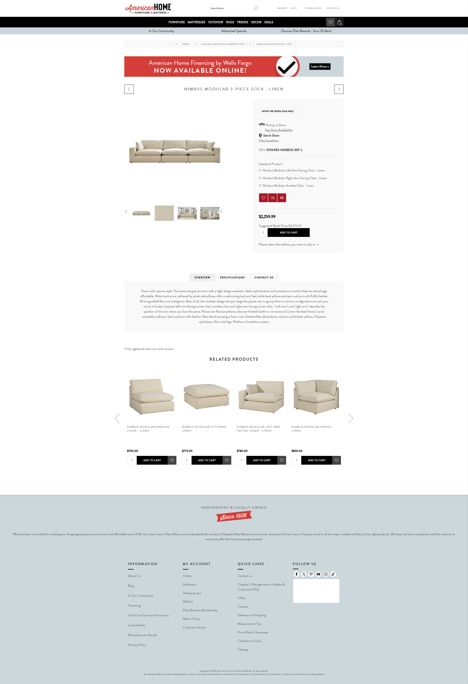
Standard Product (271, 163)
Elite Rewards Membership (200, 610)
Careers (243, 606)
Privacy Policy (137, 644)
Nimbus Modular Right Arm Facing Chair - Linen (295, 177)
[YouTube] (318, 574)
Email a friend (281, 197)
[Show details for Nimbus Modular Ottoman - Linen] (206, 396)
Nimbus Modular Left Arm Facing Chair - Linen (294, 170)
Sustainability (136, 625)
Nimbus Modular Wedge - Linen (313, 429)
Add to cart (289, 232)
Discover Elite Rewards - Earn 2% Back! (306, 30)
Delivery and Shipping (252, 615)
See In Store (271, 135)
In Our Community (161, 30)
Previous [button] (127, 212)
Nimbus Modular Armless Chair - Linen (288, 185)
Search (256, 8)
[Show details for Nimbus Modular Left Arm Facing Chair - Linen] (261, 396)
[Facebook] (296, 574)
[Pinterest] (311, 574)
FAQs (242, 597)
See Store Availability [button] (278, 129)
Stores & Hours (313, 8)
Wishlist (188, 601)
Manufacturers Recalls (142, 634)
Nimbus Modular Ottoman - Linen (205, 429)
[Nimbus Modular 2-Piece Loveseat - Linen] (129, 89)
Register (282, 8)
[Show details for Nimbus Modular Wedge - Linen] (316, 396)
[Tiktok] (333, 574)
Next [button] (222, 212)
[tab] (202, 277)
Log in (293, 8)
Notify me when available (278, 111)
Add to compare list (272, 197)
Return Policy (191, 618)
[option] (141, 212)
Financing (134, 605)
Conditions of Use (249, 640)
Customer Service (194, 627)
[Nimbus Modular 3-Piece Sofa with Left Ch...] (339, 89)
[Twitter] (303, 574)
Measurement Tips (249, 623)
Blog (131, 585)
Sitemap (243, 649)
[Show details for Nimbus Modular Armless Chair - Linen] (151, 396)
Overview (202, 277)
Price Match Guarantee (253, 632)
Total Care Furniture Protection (148, 615)
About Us (134, 575)
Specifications (232, 277)
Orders (187, 575)
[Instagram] (325, 574)
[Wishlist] (330, 22)
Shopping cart (192, 592)
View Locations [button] (268, 140)
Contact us (245, 575)
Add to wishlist (263, 197)
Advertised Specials (234, 30)
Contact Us (333, 8)
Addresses (189, 584)
